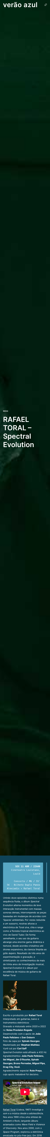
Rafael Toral (9, 1109)
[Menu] (45, 4)
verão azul (20, 5)
